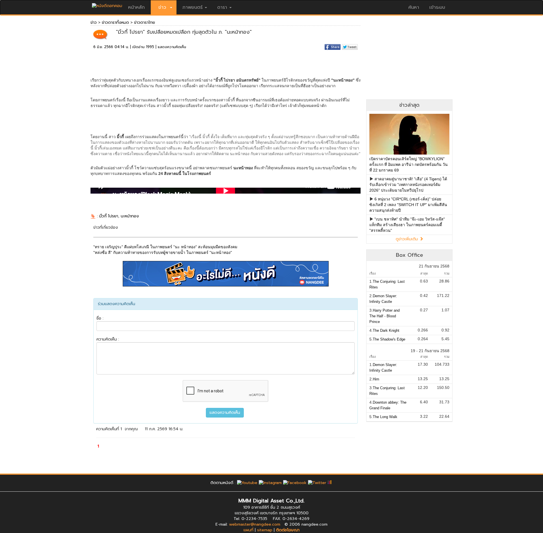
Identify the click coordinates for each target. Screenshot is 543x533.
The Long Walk (385, 417)
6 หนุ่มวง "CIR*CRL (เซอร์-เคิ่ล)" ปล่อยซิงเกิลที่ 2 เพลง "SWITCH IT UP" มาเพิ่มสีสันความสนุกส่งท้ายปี (408, 205)
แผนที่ (248, 530)
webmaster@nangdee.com (254, 524)
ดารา (222, 7)
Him (376, 379)
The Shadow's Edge (389, 339)
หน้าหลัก (136, 7)
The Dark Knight (386, 330)
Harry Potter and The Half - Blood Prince (384, 316)
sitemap (264, 530)
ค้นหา (413, 7)
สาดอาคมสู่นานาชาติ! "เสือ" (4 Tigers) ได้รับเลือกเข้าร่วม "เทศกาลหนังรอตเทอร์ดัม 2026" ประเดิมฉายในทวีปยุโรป (408, 184)
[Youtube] (247, 483)
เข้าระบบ (437, 7)
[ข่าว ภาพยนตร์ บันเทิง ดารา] (107, 4)
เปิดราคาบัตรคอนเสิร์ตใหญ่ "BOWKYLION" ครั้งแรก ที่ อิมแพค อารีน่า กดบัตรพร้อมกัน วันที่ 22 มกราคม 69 (408, 164)
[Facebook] (295, 483)
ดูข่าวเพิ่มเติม (407, 239)
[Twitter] (317, 483)
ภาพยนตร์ (192, 7)
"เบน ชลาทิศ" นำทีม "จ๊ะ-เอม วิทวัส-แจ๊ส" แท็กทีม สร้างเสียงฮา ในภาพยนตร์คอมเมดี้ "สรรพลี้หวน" (407, 225)
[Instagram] (270, 483)
